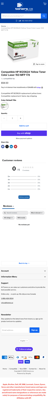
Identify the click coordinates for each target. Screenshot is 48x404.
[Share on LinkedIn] (11, 146)
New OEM (23, 369)
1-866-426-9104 (7, 298)
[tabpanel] (24, 230)
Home (3, 26)
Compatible (13, 369)
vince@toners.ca (7, 303)
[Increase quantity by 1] (20, 118)
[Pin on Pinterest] (15, 146)
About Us (42, 369)
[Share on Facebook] (2, 146)
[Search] (44, 16)
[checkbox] (21, 218)
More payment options (24, 138)
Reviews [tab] (8, 206)
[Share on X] (7, 146)
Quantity (4, 113)
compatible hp (9, 79)
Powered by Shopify (24, 373)
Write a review (24, 197)
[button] (24, 176)
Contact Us (33, 369)
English (22, 341)
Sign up (34, 330)
